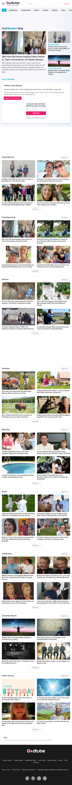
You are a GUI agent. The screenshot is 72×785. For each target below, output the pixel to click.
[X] (33, 778)
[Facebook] (27, 778)
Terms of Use (6, 769)
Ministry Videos (51, 760)
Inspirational (13, 10)
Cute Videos (42, 760)
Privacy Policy (16, 769)
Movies (60, 760)
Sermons (36, 762)
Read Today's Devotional (12, 98)
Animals (45, 10)
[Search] (53, 4)
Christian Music (9, 616)
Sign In (66, 3)
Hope (63, 10)
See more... (65, 157)
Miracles (55, 10)
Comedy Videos (18, 760)
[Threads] (45, 778)
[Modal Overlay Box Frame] (36, 111)
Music (66, 760)
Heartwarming (25, 10)
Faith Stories (8, 676)
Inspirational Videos (30, 760)
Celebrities (7, 553)
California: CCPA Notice (29, 769)
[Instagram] (39, 778)
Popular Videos (7, 760)
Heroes (36, 10)
